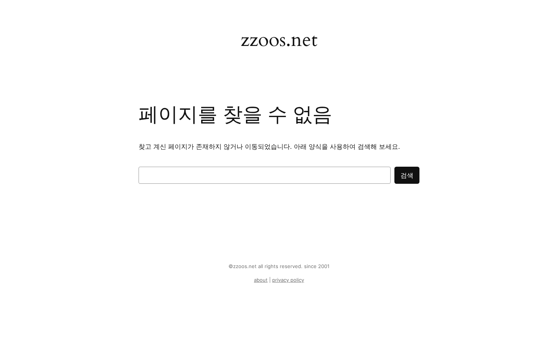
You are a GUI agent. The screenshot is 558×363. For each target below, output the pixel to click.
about (261, 280)
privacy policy (288, 280)
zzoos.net (279, 39)
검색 (406, 175)
